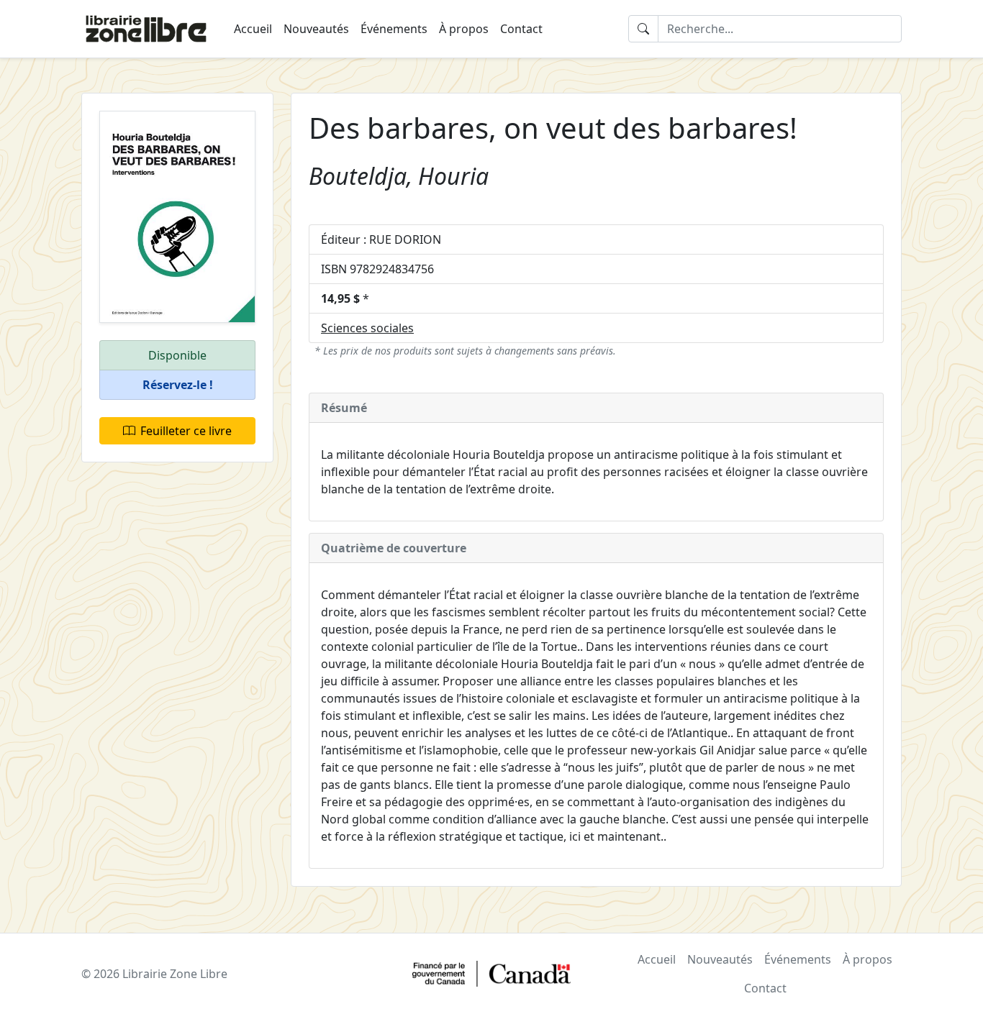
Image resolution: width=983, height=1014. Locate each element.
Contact (521, 29)
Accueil (253, 29)
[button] (177, 385)
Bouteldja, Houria (399, 175)
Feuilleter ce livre (186, 431)
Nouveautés (316, 29)
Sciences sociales (367, 328)
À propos (464, 29)
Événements (394, 29)
